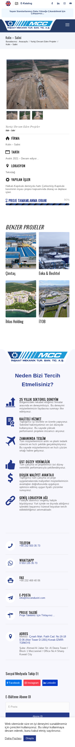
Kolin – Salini (13, 37)
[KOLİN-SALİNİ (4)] (37, 84)
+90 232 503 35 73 (29, 545)
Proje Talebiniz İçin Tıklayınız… (37, 615)
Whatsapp (26, 560)
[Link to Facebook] (52, 3)
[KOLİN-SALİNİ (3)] (24, 115)
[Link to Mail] (70, 3)
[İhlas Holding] (21, 298)
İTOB (42, 321)
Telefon (24, 543)
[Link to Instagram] (64, 3)
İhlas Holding (14, 321)
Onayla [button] (30, 738)
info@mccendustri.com (32, 597)
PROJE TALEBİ (28, 612)
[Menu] (67, 24)
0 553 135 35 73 (28, 563)
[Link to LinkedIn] (58, 3)
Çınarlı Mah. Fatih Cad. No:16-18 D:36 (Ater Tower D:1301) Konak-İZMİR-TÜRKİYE (42, 639)
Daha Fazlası (13, 738)
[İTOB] (54, 298)
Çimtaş (10, 273)
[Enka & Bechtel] (54, 250)
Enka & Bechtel (49, 273)
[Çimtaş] (21, 250)
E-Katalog (26, 3)
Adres (23, 633)
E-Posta (25, 595)
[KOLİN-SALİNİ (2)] (37, 115)
